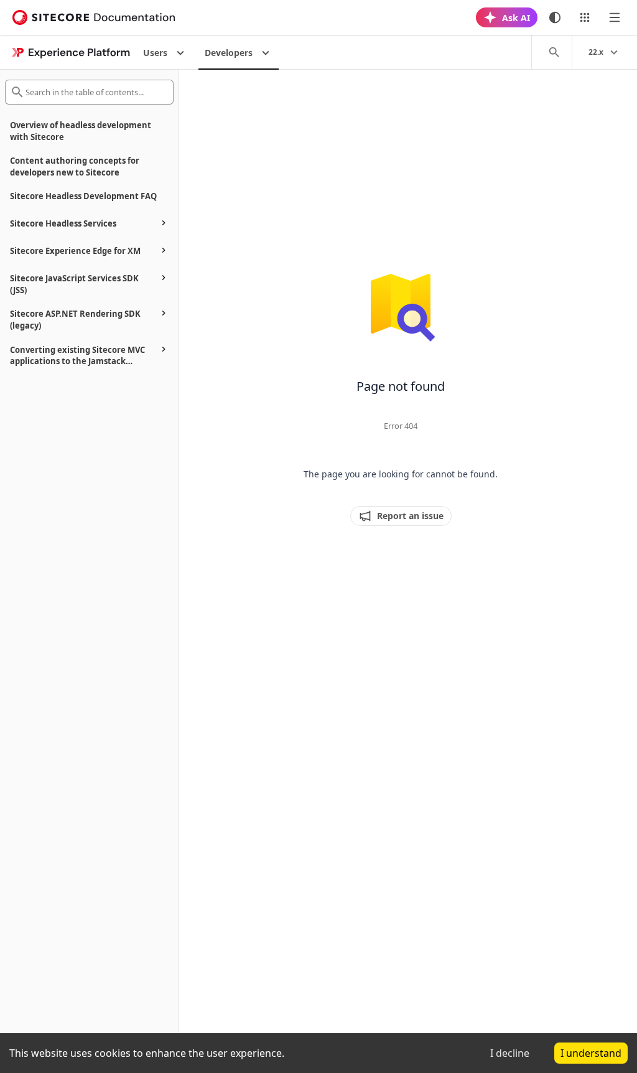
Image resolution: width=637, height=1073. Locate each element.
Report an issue (410, 516)
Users (155, 53)
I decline (509, 1053)
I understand (590, 1053)
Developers (229, 53)
